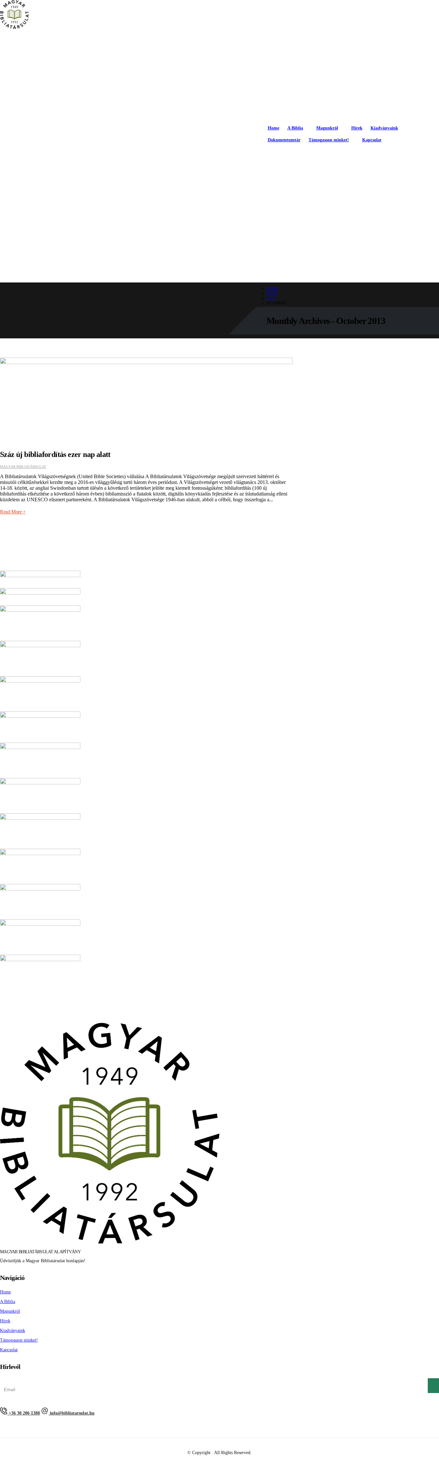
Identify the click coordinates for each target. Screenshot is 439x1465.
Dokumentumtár (284, 140)
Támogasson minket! (329, 140)
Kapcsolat (371, 140)
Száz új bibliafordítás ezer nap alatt (55, 454)
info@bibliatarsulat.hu (71, 1413)
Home (273, 128)
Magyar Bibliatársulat (23, 467)
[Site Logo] (14, 15)
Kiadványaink (384, 128)
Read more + (13, 511)
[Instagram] (422, 153)
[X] (406, 153)
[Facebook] (390, 153)
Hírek (357, 128)
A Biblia (295, 128)
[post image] (146, 399)
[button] (436, 154)
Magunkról (327, 128)
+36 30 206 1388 (23, 1413)
